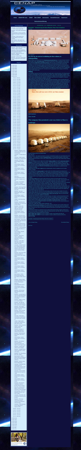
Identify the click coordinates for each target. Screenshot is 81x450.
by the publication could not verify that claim (49, 193)
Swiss (44, 157)
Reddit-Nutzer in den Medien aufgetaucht (42, 62)
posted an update (40, 171)
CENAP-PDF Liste (23, 17)
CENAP (31, 17)
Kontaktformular (55, 17)
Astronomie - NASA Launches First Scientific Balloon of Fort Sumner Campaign (18, 37)
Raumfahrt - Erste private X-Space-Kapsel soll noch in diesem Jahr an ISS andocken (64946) (19, 58)
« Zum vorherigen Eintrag (32, 222)
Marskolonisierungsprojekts (48, 60)
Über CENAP (37, 17)
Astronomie (45, 17)
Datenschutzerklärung (40, 21)
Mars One (55, 60)
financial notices (48, 157)
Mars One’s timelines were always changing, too (36, 204)
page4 (42, 448)
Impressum (64, 17)
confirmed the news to (43, 164)
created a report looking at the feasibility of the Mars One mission (49, 199)
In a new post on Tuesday (32, 178)
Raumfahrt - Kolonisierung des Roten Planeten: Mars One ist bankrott (46, 27)
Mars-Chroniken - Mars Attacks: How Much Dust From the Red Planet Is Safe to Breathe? (19, 41)
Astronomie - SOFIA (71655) (16, 56)
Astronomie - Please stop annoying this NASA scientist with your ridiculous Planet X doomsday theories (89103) (19, 51)
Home (15, 17)
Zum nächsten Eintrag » (65, 222)
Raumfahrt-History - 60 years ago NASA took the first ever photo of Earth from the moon (19, 33)
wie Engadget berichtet (40, 61)
